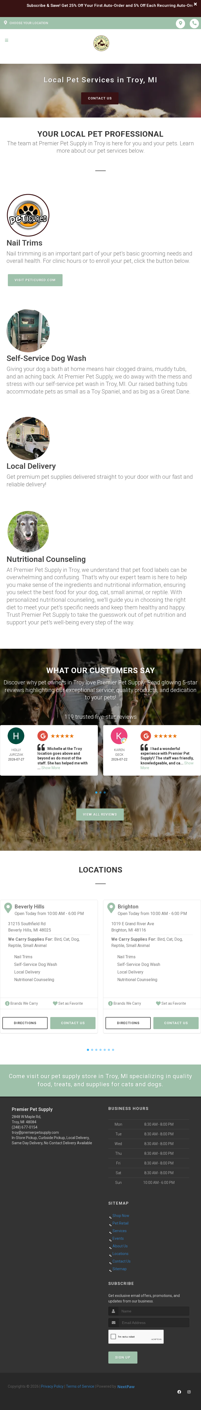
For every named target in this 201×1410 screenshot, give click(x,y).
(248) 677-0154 (24, 1127)
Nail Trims (23, 956)
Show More (50, 768)
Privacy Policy (52, 1386)
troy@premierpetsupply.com (35, 1132)
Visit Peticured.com (35, 280)
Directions (25, 1023)
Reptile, (15, 945)
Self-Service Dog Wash (35, 964)
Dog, (75, 939)
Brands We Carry (24, 1003)
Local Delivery (27, 972)
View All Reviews (100, 814)
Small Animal (35, 945)
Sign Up (123, 1357)
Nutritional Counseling (34, 979)
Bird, (58, 939)
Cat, (66, 939)
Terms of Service (80, 1386)
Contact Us (100, 98)
